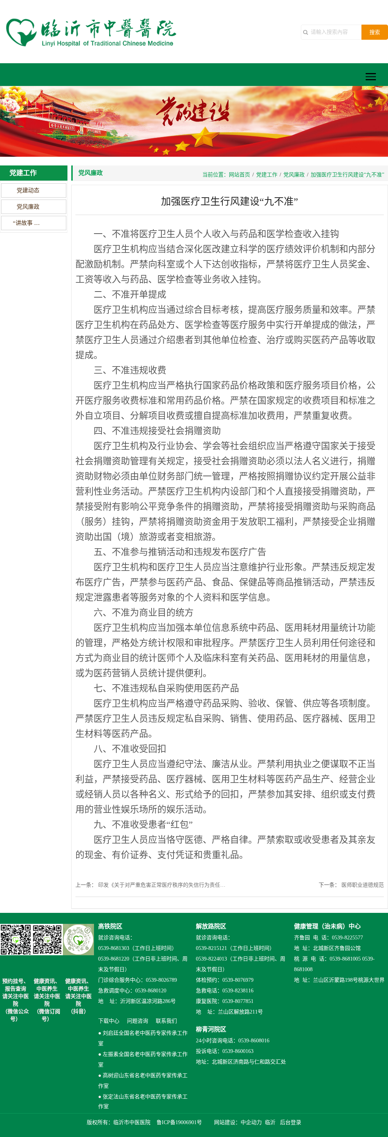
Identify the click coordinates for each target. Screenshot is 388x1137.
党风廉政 (28, 207)
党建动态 (28, 190)
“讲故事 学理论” (28, 223)
